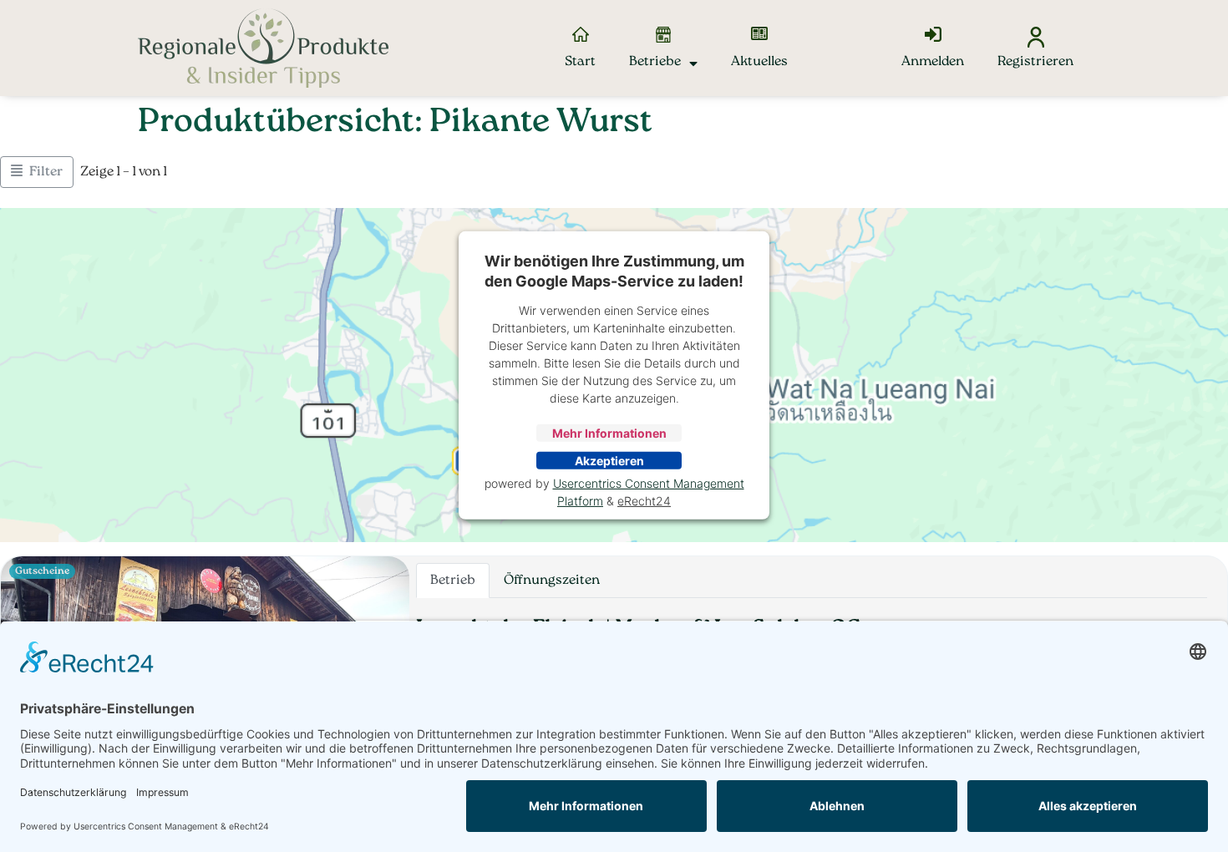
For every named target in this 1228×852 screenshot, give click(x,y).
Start (580, 61)
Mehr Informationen (609, 433)
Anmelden (932, 61)
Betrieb (452, 580)
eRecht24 (644, 501)
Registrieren (1035, 61)
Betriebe (655, 61)
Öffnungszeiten (552, 580)
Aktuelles (759, 61)
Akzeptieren (609, 461)
